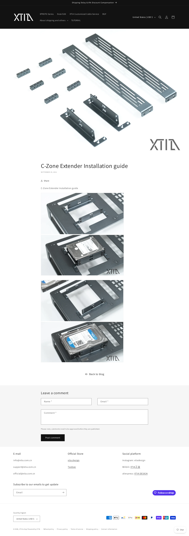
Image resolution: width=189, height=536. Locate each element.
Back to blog (96, 374)
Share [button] (46, 180)
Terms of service (77, 529)
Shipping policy (92, 529)
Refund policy (49, 529)
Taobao (72, 466)
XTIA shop (23, 529)
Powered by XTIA (34, 529)
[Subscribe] (63, 492)
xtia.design (74, 460)
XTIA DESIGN (141, 473)
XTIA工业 (135, 466)
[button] (54, 20)
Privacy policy (62, 529)
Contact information (109, 529)
